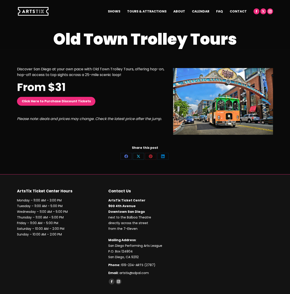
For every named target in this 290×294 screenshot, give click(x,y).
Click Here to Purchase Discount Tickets (56, 101)
